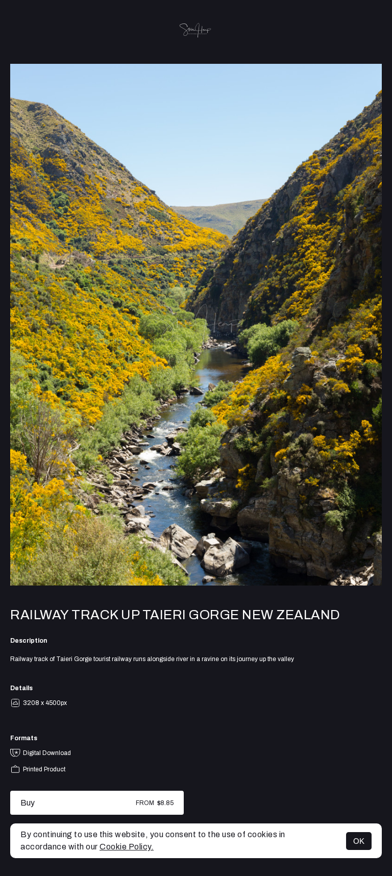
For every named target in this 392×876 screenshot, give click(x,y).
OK (358, 841)
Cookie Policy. (127, 846)
